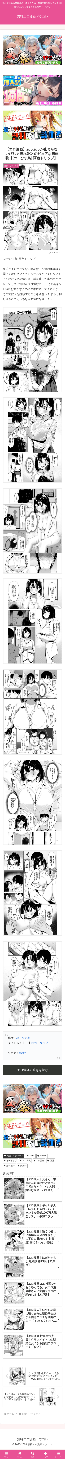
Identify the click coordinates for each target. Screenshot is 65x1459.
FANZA (43, 1155)
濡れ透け (10, 1165)
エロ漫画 (40, 1160)
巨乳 (52, 1160)
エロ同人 (26, 1160)
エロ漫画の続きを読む (32, 1070)
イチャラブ (11, 1160)
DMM (31, 1155)
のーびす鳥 (23, 1037)
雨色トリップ (39, 1042)
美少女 (23, 1165)
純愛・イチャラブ (15, 1155)
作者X (23, 1052)
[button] (58, 826)
